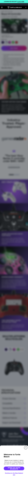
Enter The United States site (14, 468)
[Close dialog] (25, 447)
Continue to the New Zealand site (14, 473)
